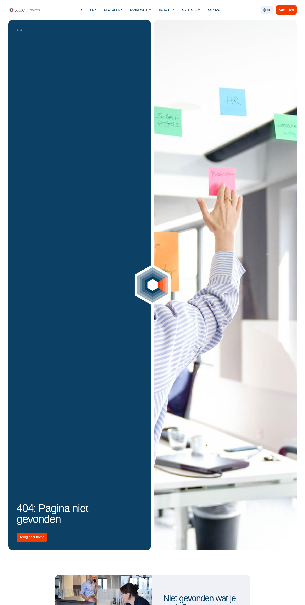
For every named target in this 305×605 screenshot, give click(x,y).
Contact (215, 9)
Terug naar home (32, 537)
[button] (267, 10)
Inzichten (167, 9)
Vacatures (286, 10)
